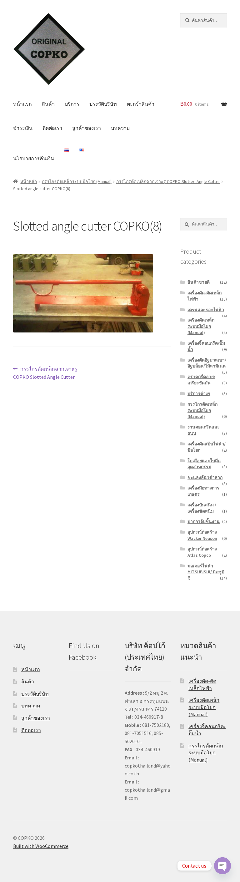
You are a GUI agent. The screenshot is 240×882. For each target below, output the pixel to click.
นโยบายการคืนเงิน (33, 158)
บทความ (120, 128)
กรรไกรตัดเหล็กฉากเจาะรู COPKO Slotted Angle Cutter (168, 181)
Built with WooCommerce (40, 846)
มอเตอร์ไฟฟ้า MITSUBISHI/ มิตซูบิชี (206, 572)
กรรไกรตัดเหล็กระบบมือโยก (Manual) (77, 181)
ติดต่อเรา (52, 128)
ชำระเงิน (22, 128)
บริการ (72, 104)
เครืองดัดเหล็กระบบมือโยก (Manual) (201, 326)
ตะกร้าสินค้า (140, 104)
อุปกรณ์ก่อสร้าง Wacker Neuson (202, 535)
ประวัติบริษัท (103, 104)
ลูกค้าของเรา (86, 128)
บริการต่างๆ (199, 393)
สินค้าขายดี (199, 282)
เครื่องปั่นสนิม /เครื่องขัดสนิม (202, 508)
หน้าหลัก (28, 181)
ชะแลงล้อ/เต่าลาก (205, 477)
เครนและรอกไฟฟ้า (206, 309)
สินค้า (48, 104)
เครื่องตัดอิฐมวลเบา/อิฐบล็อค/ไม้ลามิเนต (207, 363)
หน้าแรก (22, 104)
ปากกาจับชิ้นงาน (204, 521)
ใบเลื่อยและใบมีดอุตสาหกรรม (204, 464)
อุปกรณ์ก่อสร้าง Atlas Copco (202, 552)
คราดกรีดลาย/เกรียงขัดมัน (201, 380)
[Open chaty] (222, 865)
